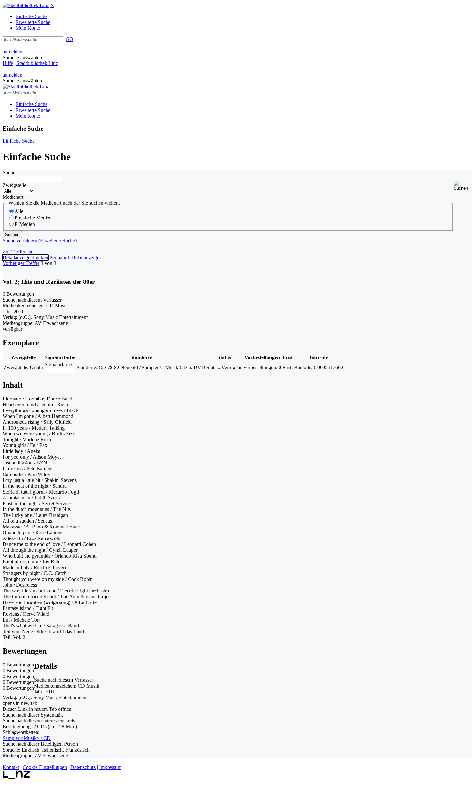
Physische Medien (33, 217)
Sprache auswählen (22, 57)
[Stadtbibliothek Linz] (26, 5)
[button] (463, 186)
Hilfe (8, 63)
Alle (19, 211)
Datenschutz (83, 767)
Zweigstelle (14, 185)
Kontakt (11, 767)
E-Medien (25, 224)
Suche (9, 172)
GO (69, 39)
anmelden (12, 51)
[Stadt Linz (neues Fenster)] (16, 777)
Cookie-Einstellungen (45, 767)
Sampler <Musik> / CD (27, 738)
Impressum (110, 767)
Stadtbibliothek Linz (37, 63)
